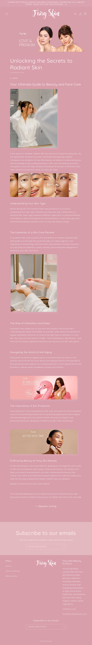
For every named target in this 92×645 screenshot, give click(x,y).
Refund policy (11, 576)
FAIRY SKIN (48, 641)
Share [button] (15, 78)
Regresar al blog (47, 506)
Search (9, 566)
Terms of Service (13, 571)
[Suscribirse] (63, 546)
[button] (6, 13)
